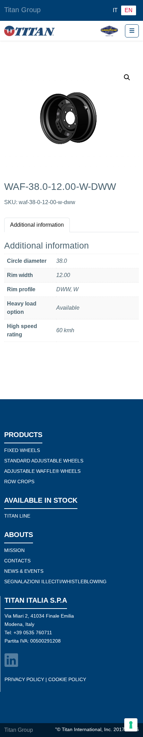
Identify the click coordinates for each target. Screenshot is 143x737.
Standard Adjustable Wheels (43, 460)
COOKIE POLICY (67, 679)
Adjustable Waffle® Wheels (42, 471)
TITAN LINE (17, 516)
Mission (14, 550)
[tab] (37, 225)
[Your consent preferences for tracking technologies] (130, 724)
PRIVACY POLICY (24, 679)
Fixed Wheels (22, 450)
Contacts (17, 560)
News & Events (23, 571)
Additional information (37, 225)
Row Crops (19, 481)
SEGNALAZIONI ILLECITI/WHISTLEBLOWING (55, 581)
